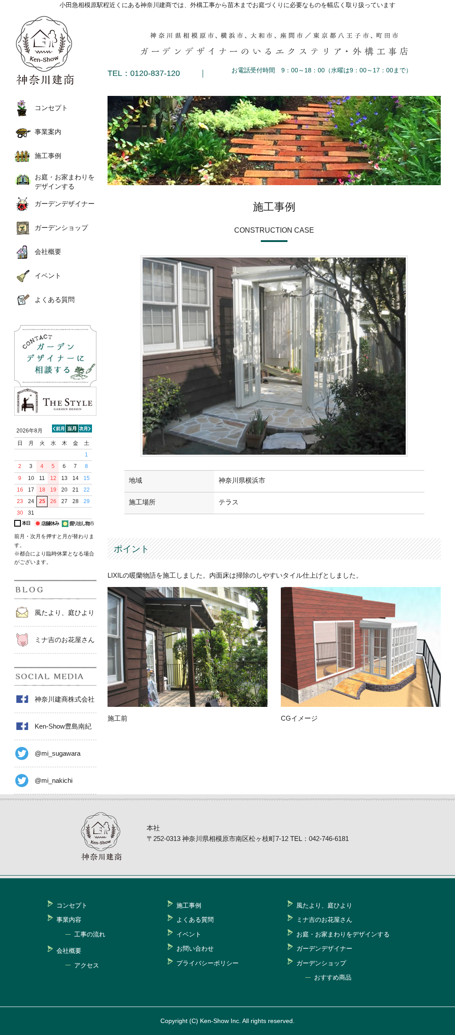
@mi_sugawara (57, 753)
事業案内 (48, 131)
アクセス (86, 965)
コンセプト (51, 107)
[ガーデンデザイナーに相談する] (55, 384)
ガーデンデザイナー (65, 203)
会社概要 (48, 251)
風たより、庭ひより (65, 612)
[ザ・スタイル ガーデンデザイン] (55, 413)
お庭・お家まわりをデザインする (65, 181)
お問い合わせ (195, 948)
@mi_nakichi (53, 780)
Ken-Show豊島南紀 (63, 726)
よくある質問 (55, 299)
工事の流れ (89, 934)
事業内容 (68, 919)
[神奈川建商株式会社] (52, 50)
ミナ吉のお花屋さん (65, 639)
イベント (48, 275)
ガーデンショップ (61, 227)
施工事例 (48, 155)
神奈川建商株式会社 (65, 699)
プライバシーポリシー (207, 963)
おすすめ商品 (332, 977)
